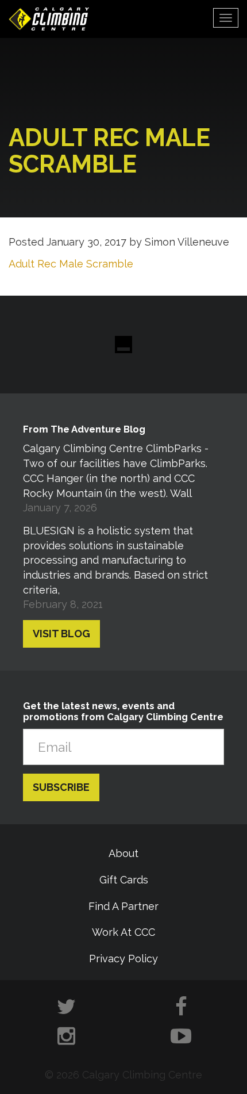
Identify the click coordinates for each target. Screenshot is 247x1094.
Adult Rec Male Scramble (71, 264)
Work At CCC (123, 932)
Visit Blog (61, 634)
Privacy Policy (123, 959)
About (123, 853)
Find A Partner (123, 906)
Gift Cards (123, 880)
